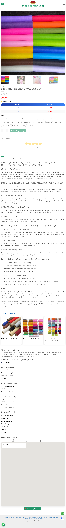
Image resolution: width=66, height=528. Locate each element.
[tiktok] (26, 440)
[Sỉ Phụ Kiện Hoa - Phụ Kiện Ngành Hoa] (33, 3)
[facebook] (53, 440)
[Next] (65, 331)
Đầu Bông (29, 517)
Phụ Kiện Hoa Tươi (59, 517)
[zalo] (13, 440)
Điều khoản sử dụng (7, 370)
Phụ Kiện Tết (5, 432)
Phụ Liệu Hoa (11, 86)
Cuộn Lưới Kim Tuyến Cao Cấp (31, 339)
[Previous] (1, 331)
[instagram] (39, 440)
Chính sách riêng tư (7, 373)
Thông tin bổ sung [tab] (9, 158)
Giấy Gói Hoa (5, 418)
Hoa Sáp (4, 429)
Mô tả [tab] (2, 158)
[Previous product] (5, 94)
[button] (2, 4)
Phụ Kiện (24, 517)
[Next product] (2, 94)
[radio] (5, 119)
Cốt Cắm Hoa (25, 518)
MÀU (2, 115)
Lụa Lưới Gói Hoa (6, 421)
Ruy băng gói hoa (7, 424)
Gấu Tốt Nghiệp (41, 518)
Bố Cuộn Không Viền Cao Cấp (9, 339)
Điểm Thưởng (5, 517)
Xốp (29, 518)
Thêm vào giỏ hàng (17, 131)
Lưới (17, 86)
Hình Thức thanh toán (8, 386)
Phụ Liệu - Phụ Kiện (7, 415)
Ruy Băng (52, 517)
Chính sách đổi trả (7, 376)
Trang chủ (3, 86)
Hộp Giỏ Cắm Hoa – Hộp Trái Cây (39, 517)
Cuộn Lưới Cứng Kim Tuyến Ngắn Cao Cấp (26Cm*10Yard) (54, 339)
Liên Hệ (3, 378)
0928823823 (6, 362)
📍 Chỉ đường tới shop (32, 509)
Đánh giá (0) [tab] (18, 158)
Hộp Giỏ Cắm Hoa (7, 427)
